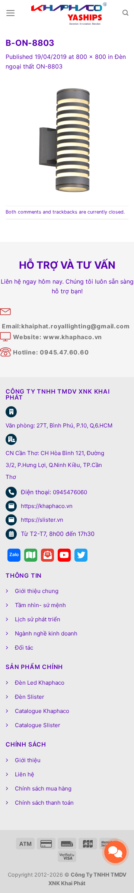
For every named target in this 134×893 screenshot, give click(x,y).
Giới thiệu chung (36, 590)
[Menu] (11, 13)
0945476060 (70, 492)
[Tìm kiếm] (125, 13)
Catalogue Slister (37, 725)
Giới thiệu (28, 760)
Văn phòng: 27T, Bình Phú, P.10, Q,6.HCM (59, 425)
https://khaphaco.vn (47, 505)
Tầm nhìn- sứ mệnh (40, 605)
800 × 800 (91, 56)
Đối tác (24, 647)
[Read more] (13, 555)
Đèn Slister (29, 696)
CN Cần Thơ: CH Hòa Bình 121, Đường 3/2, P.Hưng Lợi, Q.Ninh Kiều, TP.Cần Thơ (55, 464)
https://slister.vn (42, 519)
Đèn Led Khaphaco (39, 682)
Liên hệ (24, 774)
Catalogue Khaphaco (42, 710)
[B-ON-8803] (67, 138)
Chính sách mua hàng (43, 788)
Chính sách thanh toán (44, 802)
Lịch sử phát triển (37, 619)
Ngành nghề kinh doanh (46, 633)
